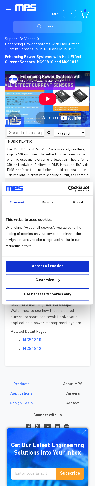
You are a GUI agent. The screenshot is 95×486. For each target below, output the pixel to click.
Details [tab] (48, 202)
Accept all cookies (47, 266)
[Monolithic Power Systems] (26, 7)
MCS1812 (32, 349)
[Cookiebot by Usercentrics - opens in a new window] (68, 188)
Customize (45, 280)
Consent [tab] (17, 202)
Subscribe (70, 473)
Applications (21, 394)
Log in (69, 13)
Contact (73, 403)
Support (12, 39)
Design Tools (21, 403)
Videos (30, 39)
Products (21, 384)
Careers (73, 394)
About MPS (72, 384)
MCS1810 (32, 340)
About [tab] (78, 202)
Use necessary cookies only (47, 294)
